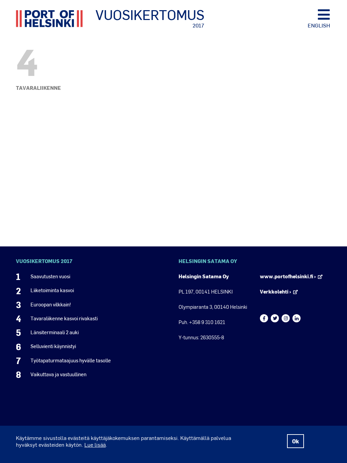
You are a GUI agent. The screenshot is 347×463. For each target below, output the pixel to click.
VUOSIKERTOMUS (150, 18)
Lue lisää (95, 444)
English (319, 25)
